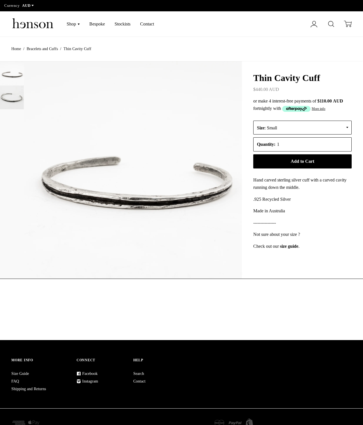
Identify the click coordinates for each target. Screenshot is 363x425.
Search (138, 373)
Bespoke (97, 24)
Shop (72, 24)
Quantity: (266, 144)
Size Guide (20, 373)
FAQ (15, 381)
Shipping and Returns (28, 389)
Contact (147, 24)
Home (16, 49)
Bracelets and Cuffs (42, 49)
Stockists (122, 24)
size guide (289, 246)
